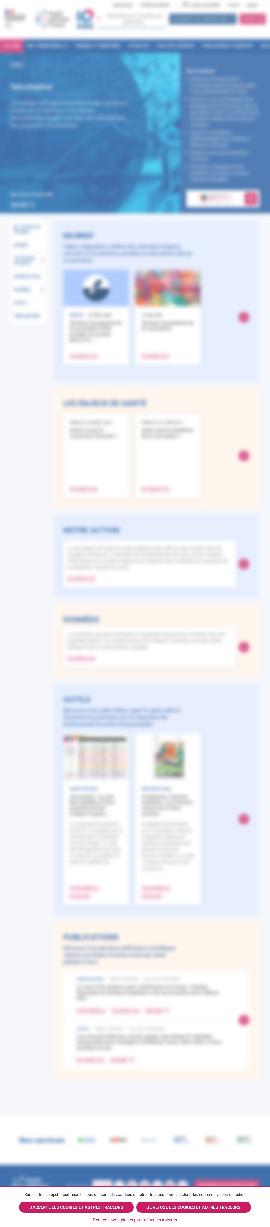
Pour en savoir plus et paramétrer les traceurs (135, 1220)
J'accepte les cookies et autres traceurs (76, 1207)
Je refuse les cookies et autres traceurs (193, 1207)
